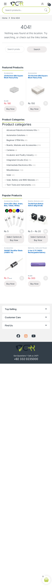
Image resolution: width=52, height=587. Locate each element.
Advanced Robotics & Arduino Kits (22, 130)
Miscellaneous (13, 170)
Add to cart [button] (21, 103)
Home (4, 18)
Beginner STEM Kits (15, 140)
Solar (9, 175)
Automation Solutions (16, 135)
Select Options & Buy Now (14, 238)
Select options (20, 231)
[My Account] (42, 3)
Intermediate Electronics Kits (19, 165)
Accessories (8, 73)
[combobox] (22, 10)
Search (46, 10)
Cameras (10, 150)
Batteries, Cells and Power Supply (37, 249)
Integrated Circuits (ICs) (17, 160)
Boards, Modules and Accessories (21, 145)
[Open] (5, 4)
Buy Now (10, 109)
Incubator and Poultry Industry (20, 155)
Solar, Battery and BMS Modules (21, 180)
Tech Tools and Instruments (19, 185)
